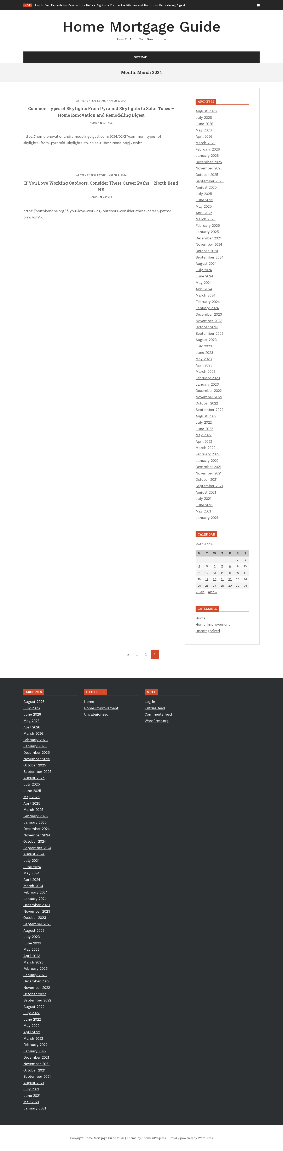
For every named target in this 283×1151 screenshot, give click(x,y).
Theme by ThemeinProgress (146, 1138)
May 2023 (204, 359)
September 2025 (210, 181)
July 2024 (204, 270)
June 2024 (204, 276)
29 (230, 585)
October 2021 (207, 479)
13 (214, 572)
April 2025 (204, 213)
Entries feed (155, 708)
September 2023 (210, 333)
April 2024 (204, 289)
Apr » (212, 592)
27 (214, 585)
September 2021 (209, 486)
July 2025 (204, 194)
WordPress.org (157, 721)
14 (222, 572)
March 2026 (205, 143)
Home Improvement (213, 624)
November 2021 (209, 473)
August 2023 (206, 340)
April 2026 (204, 136)
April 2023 (204, 365)
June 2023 (204, 353)
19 (207, 579)
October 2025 (207, 175)
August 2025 (206, 187)
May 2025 (204, 206)
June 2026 (204, 124)
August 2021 (206, 492)
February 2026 (208, 149)
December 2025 (209, 162)
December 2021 (208, 467)
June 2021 (204, 505)
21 (222, 579)
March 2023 (205, 371)
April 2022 (204, 441)
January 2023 (207, 384)
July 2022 (204, 422)
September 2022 (209, 410)
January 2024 (207, 308)
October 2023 (207, 327)
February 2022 (208, 454)
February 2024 (208, 302)
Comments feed (158, 714)
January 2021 (207, 518)
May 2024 (204, 283)
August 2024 (206, 263)
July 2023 (204, 346)
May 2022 (204, 435)
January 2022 (207, 460)
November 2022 (209, 397)
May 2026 (204, 130)
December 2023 (209, 314)
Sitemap (140, 57)
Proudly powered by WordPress (191, 1138)
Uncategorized (208, 631)
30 (237, 585)
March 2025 (205, 219)
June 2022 (204, 429)
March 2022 (205, 448)
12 (207, 572)
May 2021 (203, 511)
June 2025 (204, 200)
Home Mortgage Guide (142, 29)
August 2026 (206, 111)
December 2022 (209, 391)
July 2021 (203, 498)
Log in (150, 702)
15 (230, 572)
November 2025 (209, 168)
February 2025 (208, 225)
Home (93, 122)
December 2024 (209, 238)
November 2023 (209, 321)
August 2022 (206, 416)
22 (230, 579)
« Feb (200, 592)
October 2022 (207, 403)
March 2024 (205, 295)
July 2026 (204, 117)
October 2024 (207, 251)
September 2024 (210, 257)
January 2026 (207, 155)
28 (222, 585)
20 (214, 579)
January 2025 (207, 232)
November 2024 (209, 244)
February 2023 (208, 378)
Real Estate (98, 100)
